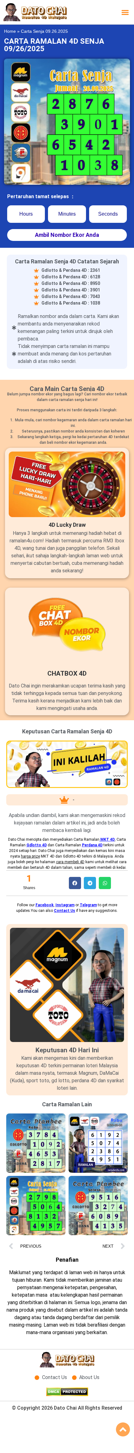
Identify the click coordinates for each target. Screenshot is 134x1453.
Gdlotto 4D (36, 845)
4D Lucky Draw (67, 524)
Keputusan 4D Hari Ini (67, 1050)
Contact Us (64, 910)
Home (10, 31)
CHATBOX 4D (67, 673)
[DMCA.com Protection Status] (67, 1394)
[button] (125, 12)
